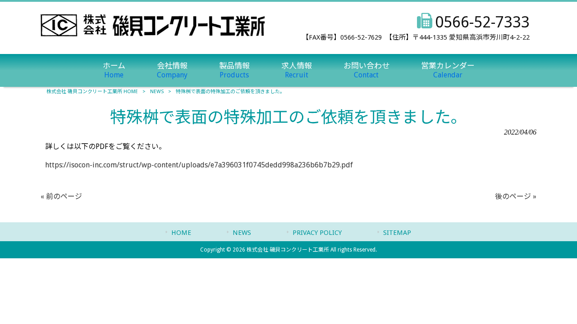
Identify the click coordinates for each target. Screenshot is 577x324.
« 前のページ (61, 196)
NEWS (157, 91)
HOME (181, 233)
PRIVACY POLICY (317, 233)
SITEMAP (397, 233)
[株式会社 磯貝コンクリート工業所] (153, 34)
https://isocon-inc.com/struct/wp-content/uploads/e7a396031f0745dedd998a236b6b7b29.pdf (199, 165)
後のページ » (515, 196)
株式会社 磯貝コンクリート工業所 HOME (92, 91)
